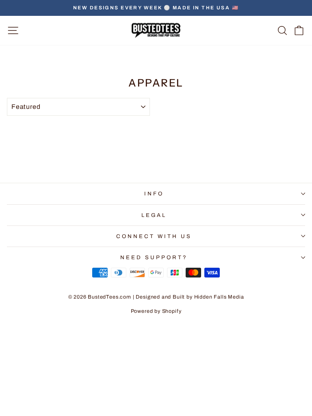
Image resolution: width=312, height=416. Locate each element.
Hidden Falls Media (219, 297)
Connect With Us (154, 236)
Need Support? (154, 257)
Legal (154, 215)
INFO (154, 194)
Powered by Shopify (156, 311)
